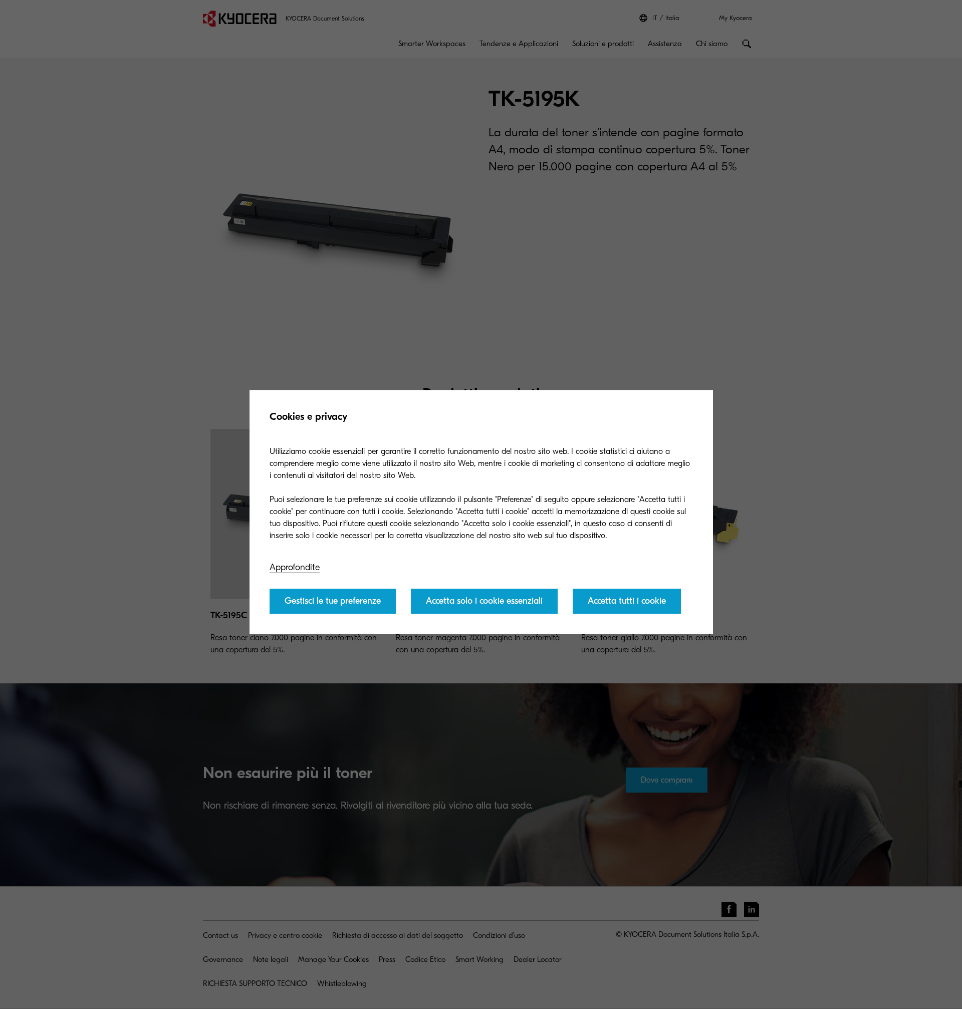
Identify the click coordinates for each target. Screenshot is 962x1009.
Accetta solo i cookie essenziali (484, 601)
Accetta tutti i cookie (627, 601)
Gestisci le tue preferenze (333, 601)
